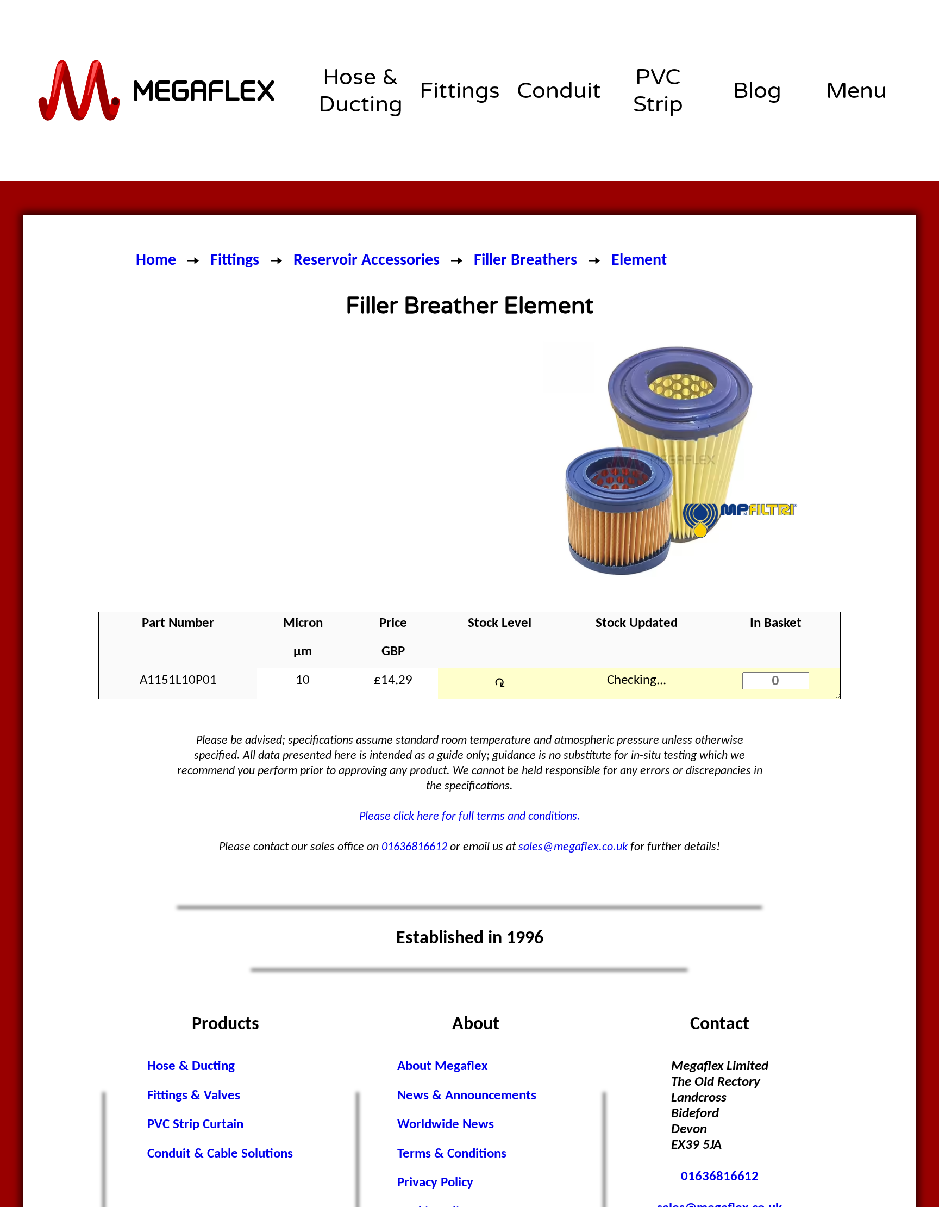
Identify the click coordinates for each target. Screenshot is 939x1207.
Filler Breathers (525, 261)
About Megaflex (442, 1066)
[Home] (157, 91)
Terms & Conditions (451, 1154)
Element (639, 261)
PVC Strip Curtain (195, 1124)
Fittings (460, 90)
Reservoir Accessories (366, 261)
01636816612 (414, 847)
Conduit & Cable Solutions (220, 1154)
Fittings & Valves (193, 1096)
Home (156, 261)
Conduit (559, 90)
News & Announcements (466, 1096)
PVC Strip (658, 91)
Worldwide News (445, 1124)
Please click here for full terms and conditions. (469, 817)
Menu (856, 90)
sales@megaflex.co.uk (573, 847)
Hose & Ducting (360, 91)
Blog (757, 90)
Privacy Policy (435, 1183)
